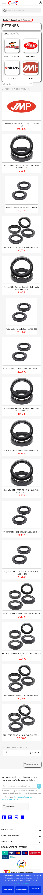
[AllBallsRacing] (12, 46)
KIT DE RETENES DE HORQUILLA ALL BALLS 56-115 (21, 614)
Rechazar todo (21, 890)
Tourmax (30, 56)
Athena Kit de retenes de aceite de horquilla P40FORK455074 (21, 409)
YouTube (10, 817)
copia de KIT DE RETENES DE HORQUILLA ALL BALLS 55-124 (21, 491)
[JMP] (30, 68)
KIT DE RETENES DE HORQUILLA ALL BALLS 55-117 (21, 369)
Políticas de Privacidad (10, 799)
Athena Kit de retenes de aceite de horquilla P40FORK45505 (21, 167)
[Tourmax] (30, 46)
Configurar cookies (35, 890)
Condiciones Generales (23, 797)
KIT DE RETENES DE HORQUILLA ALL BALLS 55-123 (21, 450)
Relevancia (17, 84)
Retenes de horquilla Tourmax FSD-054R (21, 208)
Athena (12, 78)
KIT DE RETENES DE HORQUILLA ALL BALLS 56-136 (21, 695)
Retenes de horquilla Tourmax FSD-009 (21, 329)
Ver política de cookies (21, 883)
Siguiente (34, 753)
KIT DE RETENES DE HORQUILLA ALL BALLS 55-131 (21, 532)
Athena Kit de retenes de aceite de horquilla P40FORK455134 (21, 288)
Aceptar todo (8, 890)
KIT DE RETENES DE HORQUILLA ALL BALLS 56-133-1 (21, 654)
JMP (31, 78)
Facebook (4, 817)
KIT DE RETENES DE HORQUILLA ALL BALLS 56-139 (21, 735)
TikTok (22, 817)
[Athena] (12, 68)
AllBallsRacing (12, 56)
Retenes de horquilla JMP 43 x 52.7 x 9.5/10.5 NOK (21, 125)
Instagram (16, 817)
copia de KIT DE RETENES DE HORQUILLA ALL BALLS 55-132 (21, 573)
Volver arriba (32, 764)
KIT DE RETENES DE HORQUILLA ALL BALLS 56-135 (21, 247)
